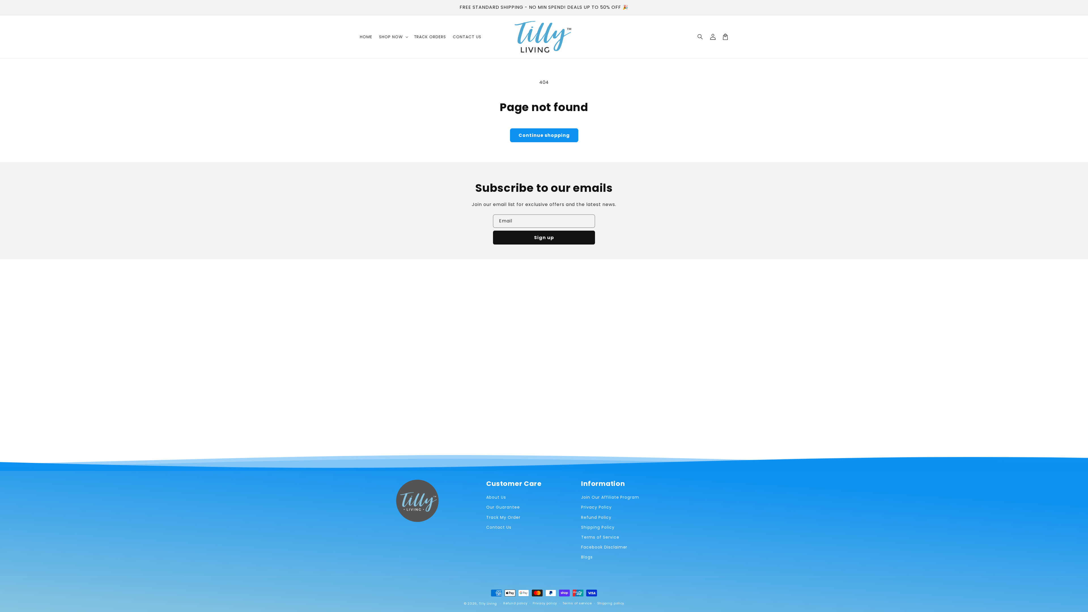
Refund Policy (596, 517)
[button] (700, 37)
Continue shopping (544, 135)
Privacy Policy (596, 507)
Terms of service (577, 603)
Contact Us (498, 527)
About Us (496, 497)
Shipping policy (610, 603)
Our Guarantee (503, 507)
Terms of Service (600, 537)
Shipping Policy (597, 527)
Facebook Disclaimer (604, 547)
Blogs (587, 557)
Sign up (544, 237)
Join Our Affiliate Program (610, 497)
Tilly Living (488, 603)
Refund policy (515, 603)
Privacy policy (545, 603)
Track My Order (503, 517)
